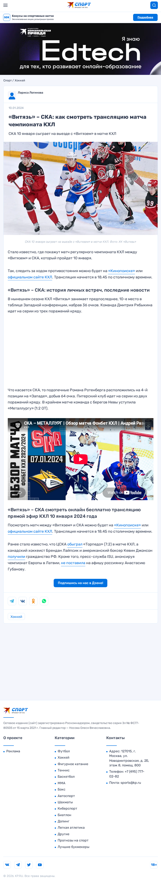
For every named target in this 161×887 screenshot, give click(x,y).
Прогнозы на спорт (73, 840)
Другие (63, 834)
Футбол (64, 751)
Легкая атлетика (71, 828)
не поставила (73, 563)
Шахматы (65, 802)
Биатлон (64, 815)
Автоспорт (66, 796)
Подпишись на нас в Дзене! (80, 583)
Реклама (13, 751)
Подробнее (145, 17)
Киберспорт (67, 808)
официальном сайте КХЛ (30, 277)
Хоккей (20, 80)
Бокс (61, 789)
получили (16, 556)
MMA (61, 783)
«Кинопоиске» (121, 271)
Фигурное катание (73, 764)
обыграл (74, 544)
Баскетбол (66, 777)
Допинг (63, 821)
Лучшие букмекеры (73, 847)
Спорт (7, 80)
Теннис (64, 770)
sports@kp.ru (131, 783)
